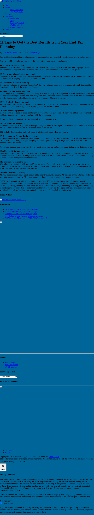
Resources (9, 16)
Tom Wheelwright (9, 53)
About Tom (14, 18)
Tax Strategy (35, 53)
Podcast (8, 14)
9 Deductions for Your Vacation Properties (21, 214)
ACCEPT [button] (21, 462)
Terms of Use (54, 457)
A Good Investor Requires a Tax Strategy (21, 211)
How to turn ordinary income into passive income (24, 216)
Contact (8, 29)
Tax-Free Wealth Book (18, 23)
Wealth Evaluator (16, 27)
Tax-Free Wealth (16, 10)
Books (7, 7)
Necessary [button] (4, 490)
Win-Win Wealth (16, 12)
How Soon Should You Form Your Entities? (22, 209)
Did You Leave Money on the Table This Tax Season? (26, 218)
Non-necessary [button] (6, 501)
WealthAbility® (16, 25)
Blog (12, 21)
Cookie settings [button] (8, 462)
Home (7, 5)
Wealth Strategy (11, 367)
